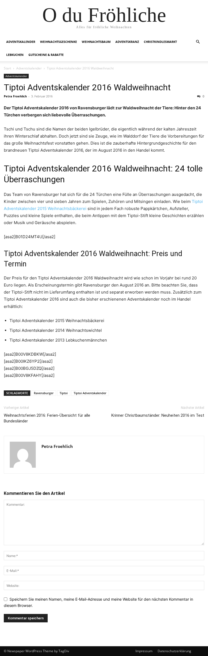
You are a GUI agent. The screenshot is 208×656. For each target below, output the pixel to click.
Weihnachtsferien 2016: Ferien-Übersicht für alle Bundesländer (47, 418)
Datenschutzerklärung (174, 651)
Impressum (143, 651)
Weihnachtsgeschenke (58, 42)
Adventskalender (20, 42)
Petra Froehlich (15, 96)
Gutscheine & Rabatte (46, 55)
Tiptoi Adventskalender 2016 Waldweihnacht (87, 87)
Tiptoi (64, 393)
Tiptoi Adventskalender (90, 393)
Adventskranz (127, 42)
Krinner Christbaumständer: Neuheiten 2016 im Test (157, 415)
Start (7, 68)
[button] (197, 41)
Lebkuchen (15, 55)
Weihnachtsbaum (96, 42)
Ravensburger (44, 393)
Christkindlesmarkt (160, 42)
